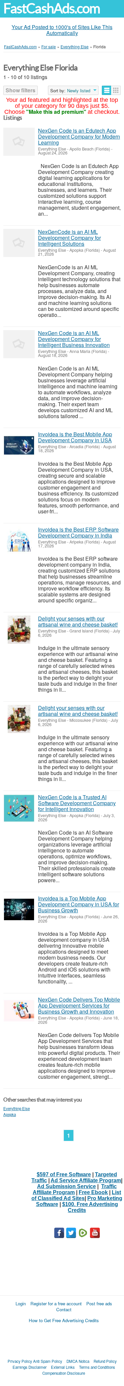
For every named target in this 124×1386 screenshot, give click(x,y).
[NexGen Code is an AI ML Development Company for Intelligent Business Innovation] (19, 344)
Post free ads (99, 1303)
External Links (63, 1367)
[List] (106, 90)
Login (21, 1303)
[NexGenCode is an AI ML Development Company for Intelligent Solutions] (19, 243)
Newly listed (78, 91)
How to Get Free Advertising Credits (64, 1320)
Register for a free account (56, 1303)
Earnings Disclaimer (30, 1367)
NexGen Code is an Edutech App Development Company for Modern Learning (79, 136)
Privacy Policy (20, 1361)
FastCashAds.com (51, 8)
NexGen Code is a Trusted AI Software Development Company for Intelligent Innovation (77, 803)
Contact (63, 1309)
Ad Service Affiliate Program (86, 1180)
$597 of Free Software (64, 1174)
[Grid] (116, 90)
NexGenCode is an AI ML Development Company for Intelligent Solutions (69, 237)
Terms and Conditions (97, 1367)
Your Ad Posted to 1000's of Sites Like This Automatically (62, 30)
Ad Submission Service (66, 1186)
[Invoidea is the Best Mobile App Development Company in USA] (19, 445)
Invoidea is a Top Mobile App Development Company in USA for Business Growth (78, 904)
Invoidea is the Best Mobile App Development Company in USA (75, 437)
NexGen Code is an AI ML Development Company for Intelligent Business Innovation (74, 339)
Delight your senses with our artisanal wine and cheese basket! (78, 621)
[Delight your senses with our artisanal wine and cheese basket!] (19, 630)
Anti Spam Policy (47, 1361)
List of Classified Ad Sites (76, 1195)
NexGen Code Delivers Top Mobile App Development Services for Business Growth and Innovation (79, 1005)
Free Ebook (93, 1192)
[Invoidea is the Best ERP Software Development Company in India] (19, 541)
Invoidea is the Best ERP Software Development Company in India (78, 532)
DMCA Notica (77, 1361)
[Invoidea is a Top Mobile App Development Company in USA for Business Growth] (19, 909)
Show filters (20, 90)
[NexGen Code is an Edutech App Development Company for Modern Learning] (19, 142)
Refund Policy (105, 1361)
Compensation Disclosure (63, 1373)
